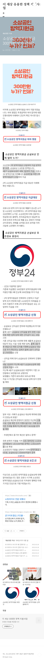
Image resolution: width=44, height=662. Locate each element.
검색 (34, 4)
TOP (39, 655)
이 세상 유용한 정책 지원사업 (21, 4)
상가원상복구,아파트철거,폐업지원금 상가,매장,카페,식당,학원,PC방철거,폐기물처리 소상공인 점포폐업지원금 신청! (15, 519)
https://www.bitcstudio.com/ (16, 495)
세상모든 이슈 (10, 540)
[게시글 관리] (14, 531)
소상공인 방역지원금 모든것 (14, 550)
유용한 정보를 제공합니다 (10, 622)
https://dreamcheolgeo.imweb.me (18, 512)
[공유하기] (11, 531)
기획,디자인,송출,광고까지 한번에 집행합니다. (21, 503)
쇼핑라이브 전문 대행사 (15, 499)
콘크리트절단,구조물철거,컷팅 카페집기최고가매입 (15, 515)
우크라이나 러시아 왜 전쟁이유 (15, 544)
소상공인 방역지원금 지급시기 (15, 556)
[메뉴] (39, 4)
